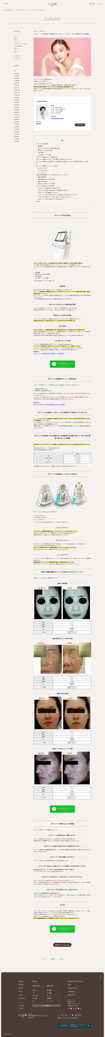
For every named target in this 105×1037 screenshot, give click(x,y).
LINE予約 (93, 3)
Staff (21, 988)
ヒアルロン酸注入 (18, 46)
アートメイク (17, 58)
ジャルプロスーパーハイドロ (20, 43)
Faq (69, 985)
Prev (43, 959)
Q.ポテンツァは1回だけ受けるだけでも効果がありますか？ (53, 190)
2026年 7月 (16, 73)
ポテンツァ (16, 48)
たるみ (15, 39)
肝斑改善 (40, 146)
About (21, 985)
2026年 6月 (16, 75)
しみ (33, 1001)
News (21, 981)
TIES (20, 1008)
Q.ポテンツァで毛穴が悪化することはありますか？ (51, 199)
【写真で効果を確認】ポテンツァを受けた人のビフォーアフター (52, 175)
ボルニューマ (17, 51)
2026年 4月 (16, 80)
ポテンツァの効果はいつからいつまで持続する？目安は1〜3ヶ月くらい (54, 159)
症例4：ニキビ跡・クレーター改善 (46, 183)
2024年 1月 (16, 139)
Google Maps (30, 1017)
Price (21, 991)
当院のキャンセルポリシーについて (74, 1003)
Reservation (73, 988)
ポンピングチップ (42, 168)
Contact (71, 991)
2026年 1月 (16, 88)
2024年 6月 (16, 127)
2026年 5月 (16, 78)
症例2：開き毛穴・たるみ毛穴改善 (46, 179)
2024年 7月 (16, 124)
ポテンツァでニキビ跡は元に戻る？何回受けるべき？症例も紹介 (49, 353)
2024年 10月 (17, 117)
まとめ (38, 201)
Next (61, 959)
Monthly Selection (75, 981)
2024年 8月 (16, 122)
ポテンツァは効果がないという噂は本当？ (47, 157)
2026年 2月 (16, 85)
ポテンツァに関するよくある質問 (44, 186)
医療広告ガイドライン (72, 1001)
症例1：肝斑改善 (42, 177)
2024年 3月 (16, 134)
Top (5, 10)
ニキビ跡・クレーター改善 (44, 155)
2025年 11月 (17, 93)
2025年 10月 (17, 95)
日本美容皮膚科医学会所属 (57, 118)
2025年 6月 (16, 100)
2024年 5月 (16, 129)
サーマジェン (17, 56)
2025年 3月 (16, 107)
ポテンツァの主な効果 (42, 144)
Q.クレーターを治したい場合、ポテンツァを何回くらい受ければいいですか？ (57, 195)
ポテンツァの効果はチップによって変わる (47, 166)
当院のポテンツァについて (62, 945)
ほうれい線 (35, 995)
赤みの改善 (41, 152)
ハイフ (15, 53)
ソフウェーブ (17, 41)
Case (21, 995)
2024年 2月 (16, 136)
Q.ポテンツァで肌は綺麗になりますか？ (48, 192)
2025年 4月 (16, 105)
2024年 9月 (16, 119)
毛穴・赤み (34, 998)
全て (15, 36)
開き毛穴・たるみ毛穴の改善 (45, 150)
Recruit (71, 995)
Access (22, 998)
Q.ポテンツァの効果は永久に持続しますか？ (49, 188)
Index (52, 959)
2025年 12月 (17, 90)
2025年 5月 (16, 102)
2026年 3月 (16, 83)
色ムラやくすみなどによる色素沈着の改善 (49, 148)
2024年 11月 (17, 114)
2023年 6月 (16, 141)
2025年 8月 (16, 97)
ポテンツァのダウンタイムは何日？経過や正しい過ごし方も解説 (49, 404)
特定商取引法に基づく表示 (73, 1005)
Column (9, 10)
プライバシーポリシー (71, 999)
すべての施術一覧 (46, 1005)
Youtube (21, 1005)
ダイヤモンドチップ (43, 170)
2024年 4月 (16, 131)
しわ (33, 993)
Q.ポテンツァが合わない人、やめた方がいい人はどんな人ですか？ (54, 197)
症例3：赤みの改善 (42, 181)
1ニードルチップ (42, 172)
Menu (34, 981)
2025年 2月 (16, 109)
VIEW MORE (80, 124)
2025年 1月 (16, 112)
